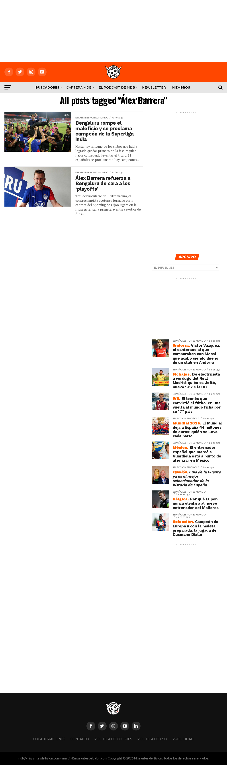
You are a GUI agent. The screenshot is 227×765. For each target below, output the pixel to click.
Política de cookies (113, 739)
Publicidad (183, 739)
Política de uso (152, 739)
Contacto (79, 739)
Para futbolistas (90, 99)
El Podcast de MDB (117, 87)
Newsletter (154, 87)
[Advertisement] (113, 31)
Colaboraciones (49, 739)
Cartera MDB (79, 87)
